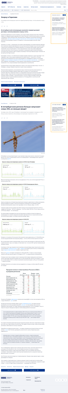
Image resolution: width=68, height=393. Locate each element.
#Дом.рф (26, 366)
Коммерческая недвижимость (47, 6)
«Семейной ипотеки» (12, 248)
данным (8, 252)
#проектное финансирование (7, 81)
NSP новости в (11, 85)
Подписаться (16, 10)
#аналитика (3, 366)
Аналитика (26, 6)
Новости (3, 6)
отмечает (23, 305)
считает (6, 329)
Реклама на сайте (37, 378)
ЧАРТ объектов (11, 6)
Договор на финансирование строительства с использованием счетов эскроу (24, 38)
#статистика (9, 366)
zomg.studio (43, 390)
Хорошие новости (56, 15)
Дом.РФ (9, 158)
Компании (59, 6)
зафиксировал (14, 299)
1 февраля (22, 248)
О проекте (28, 379)
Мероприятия (38, 381)
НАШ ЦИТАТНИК (35, 0)
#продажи (32, 366)
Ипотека (19, 6)
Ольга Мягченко (4, 103)
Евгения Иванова (4, 13)
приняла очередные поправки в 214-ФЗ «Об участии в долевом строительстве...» (21, 60)
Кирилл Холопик (63, 4)
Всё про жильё (34, 6)
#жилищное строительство (19, 81)
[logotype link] (7, 2)
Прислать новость (27, 10)
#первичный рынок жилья (18, 366)
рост (12, 300)
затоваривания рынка (26, 303)
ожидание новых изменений (9, 250)
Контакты (28, 377)
